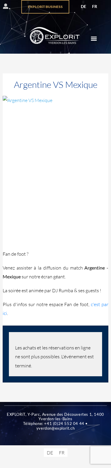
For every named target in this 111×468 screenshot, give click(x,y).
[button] (94, 38)
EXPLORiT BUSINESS (45, 6)
